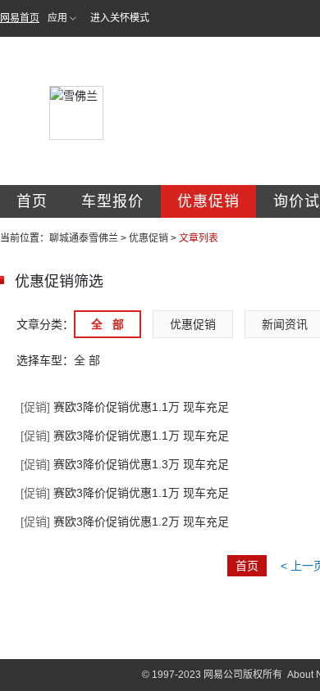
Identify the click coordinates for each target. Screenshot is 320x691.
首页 (32, 201)
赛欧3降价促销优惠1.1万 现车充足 (125, 406)
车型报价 (112, 201)
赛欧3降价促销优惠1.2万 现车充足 (125, 521)
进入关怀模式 (119, 18)
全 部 (107, 324)
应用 (57, 18)
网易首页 (19, 18)
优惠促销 (208, 201)
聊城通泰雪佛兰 (83, 238)
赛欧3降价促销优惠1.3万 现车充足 (125, 464)
